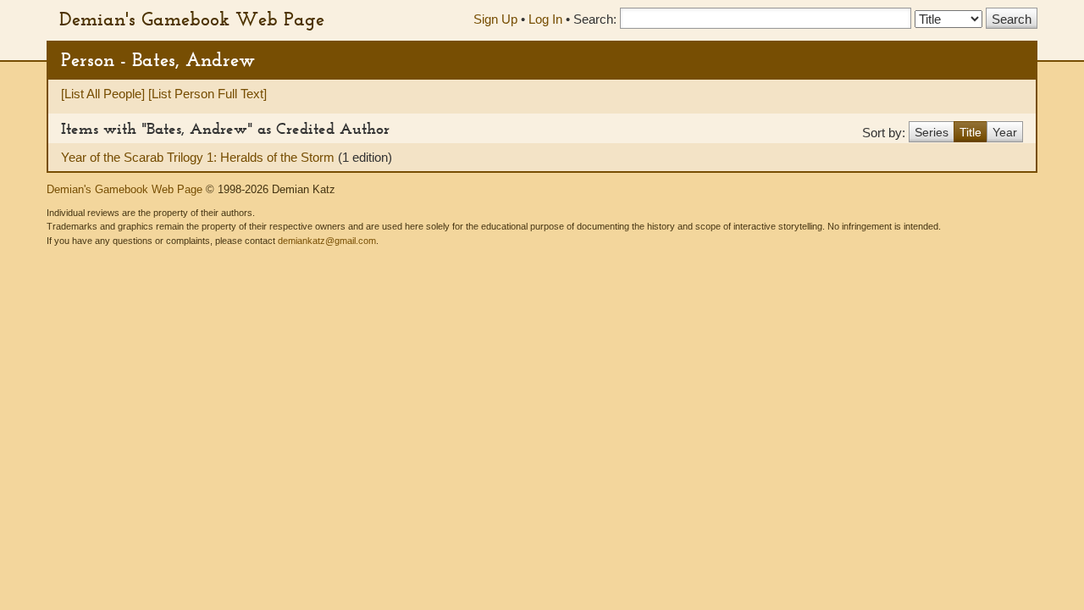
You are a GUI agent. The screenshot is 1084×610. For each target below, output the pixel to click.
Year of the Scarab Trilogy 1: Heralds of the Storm (199, 157)
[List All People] (103, 93)
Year (1005, 132)
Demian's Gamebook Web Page (191, 18)
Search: (595, 19)
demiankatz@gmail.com (327, 241)
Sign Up (495, 19)
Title (971, 132)
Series (931, 132)
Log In (545, 19)
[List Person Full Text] (207, 93)
